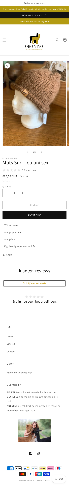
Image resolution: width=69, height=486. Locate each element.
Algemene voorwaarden (19, 372)
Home (10, 336)
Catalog (11, 343)
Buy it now (34, 214)
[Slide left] (27, 152)
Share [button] (9, 254)
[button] (4, 40)
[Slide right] (42, 152)
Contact (11, 351)
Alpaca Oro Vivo (30, 480)
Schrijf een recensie (34, 283)
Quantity (7, 186)
